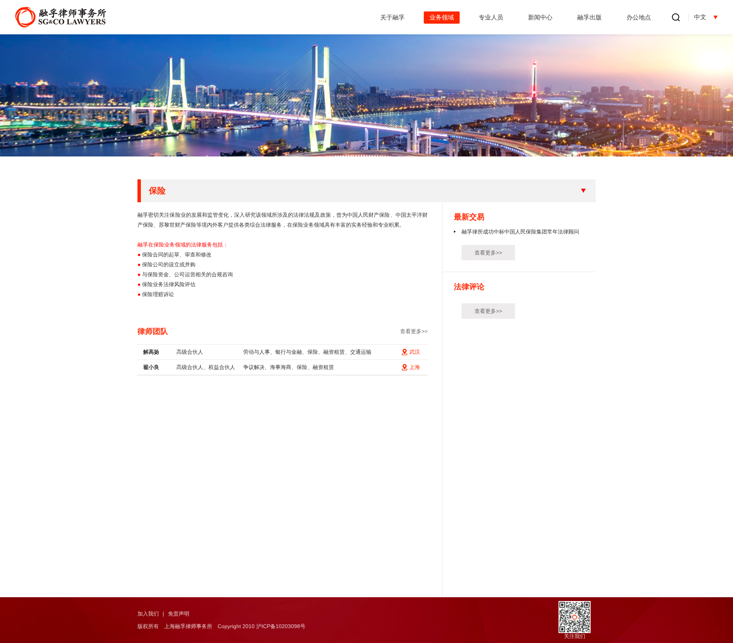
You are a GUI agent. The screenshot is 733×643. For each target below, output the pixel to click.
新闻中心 (540, 17)
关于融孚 (392, 17)
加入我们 (148, 614)
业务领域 (441, 17)
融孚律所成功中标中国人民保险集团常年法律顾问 (520, 232)
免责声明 (178, 614)
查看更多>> (414, 331)
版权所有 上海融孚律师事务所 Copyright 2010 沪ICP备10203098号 (221, 626)
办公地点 (638, 17)
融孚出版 (589, 17)
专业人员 (491, 17)
